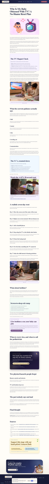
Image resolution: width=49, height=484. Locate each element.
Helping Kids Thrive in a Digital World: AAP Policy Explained (27, 424)
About (23, 1)
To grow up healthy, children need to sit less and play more (26, 429)
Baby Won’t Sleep (20, 1)
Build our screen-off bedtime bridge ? (16, 330)
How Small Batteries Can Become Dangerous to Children (27, 431)
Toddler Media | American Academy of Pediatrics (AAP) (27, 435)
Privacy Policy (28, 1)
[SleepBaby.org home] (5, 2)
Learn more (35, 480)
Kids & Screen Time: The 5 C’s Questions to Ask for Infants (27, 426)
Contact (31, 1)
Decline (29, 480)
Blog (25, 1)
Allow (32, 480)
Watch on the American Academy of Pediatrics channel (18, 198)
